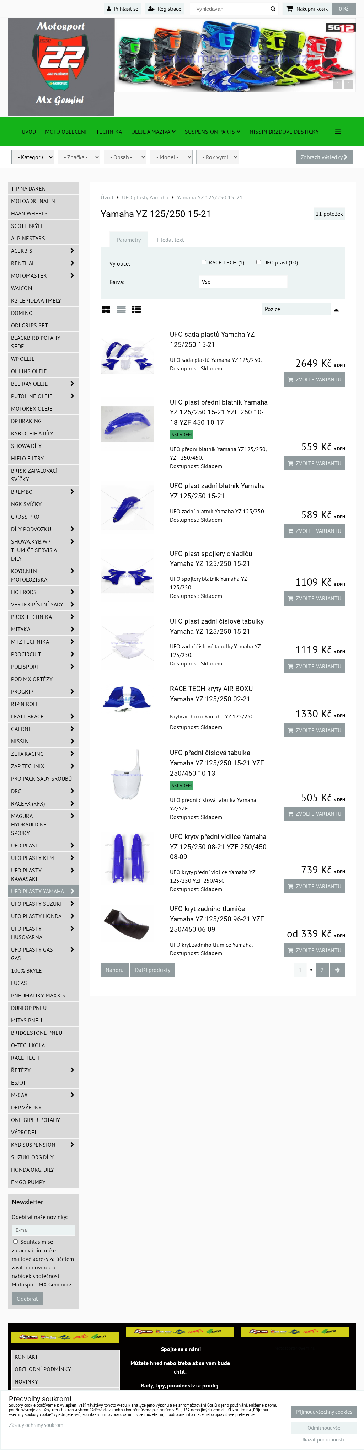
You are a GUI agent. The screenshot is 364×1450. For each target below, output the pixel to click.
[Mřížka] (106, 312)
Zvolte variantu (317, 379)
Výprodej (23, 1132)
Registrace (168, 8)
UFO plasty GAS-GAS (33, 954)
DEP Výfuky (26, 1107)
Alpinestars (28, 238)
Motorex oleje (32, 408)
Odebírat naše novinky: (40, 1216)
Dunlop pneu (29, 1007)
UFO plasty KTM (32, 857)
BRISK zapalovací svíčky (34, 475)
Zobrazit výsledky (322, 157)
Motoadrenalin (33, 200)
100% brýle (26, 970)
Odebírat (27, 1298)
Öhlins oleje (29, 371)
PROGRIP (22, 691)
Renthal (23, 263)
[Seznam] (121, 312)
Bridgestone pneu (36, 1032)
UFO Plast (24, 845)
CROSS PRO (25, 516)
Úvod (29, 131)
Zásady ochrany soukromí (37, 1425)
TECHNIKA (109, 131)
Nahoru (115, 969)
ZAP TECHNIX (27, 766)
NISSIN (20, 741)
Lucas (19, 982)
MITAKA (20, 629)
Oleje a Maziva (150, 131)
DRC (16, 790)
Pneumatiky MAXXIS (38, 995)
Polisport (25, 666)
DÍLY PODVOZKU (31, 529)
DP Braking (26, 420)
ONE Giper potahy (35, 1119)
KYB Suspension (33, 1144)
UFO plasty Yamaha (37, 891)
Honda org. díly (32, 1169)
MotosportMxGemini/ (295, 1348)
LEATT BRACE (27, 716)
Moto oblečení (66, 131)
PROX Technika (31, 616)
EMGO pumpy (28, 1182)
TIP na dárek (28, 188)
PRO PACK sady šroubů (41, 778)
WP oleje (23, 358)
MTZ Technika (30, 641)
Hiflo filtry (27, 458)
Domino (22, 312)
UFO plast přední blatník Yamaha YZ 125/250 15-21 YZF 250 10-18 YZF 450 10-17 (219, 412)
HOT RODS (24, 591)
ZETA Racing (27, 753)
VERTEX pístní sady (37, 604)
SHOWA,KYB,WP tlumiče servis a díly (34, 550)
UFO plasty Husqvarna (26, 933)
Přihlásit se (125, 8)
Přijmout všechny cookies (324, 1411)
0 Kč (344, 8)
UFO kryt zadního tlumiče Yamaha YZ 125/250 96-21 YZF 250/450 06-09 (217, 919)
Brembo (22, 491)
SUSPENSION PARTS (210, 131)
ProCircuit (26, 654)
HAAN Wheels (29, 213)
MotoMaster (29, 275)
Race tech (25, 1057)
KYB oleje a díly (32, 433)
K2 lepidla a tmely (36, 300)
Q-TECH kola (28, 1045)
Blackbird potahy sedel (35, 342)
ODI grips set (29, 325)
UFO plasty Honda (36, 916)
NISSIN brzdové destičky (284, 131)
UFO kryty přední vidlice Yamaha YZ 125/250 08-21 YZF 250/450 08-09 (218, 847)
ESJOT (18, 1082)
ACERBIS (21, 250)
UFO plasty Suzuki (36, 903)
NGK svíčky (26, 504)
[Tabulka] (136, 312)
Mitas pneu (26, 1020)
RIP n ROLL (25, 703)
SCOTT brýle (27, 225)
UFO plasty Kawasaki (26, 874)
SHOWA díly (26, 445)
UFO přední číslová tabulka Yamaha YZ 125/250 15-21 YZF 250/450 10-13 (217, 763)
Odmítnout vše (324, 1427)
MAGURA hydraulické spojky (29, 824)
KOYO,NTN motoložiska (29, 575)
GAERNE (21, 728)
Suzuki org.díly (32, 1157)
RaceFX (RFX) (28, 803)
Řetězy (21, 1070)
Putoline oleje (32, 396)
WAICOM (21, 287)
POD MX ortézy (32, 679)
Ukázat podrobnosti (322, 1440)
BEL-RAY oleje (29, 383)
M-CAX (19, 1094)
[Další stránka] (337, 970)
